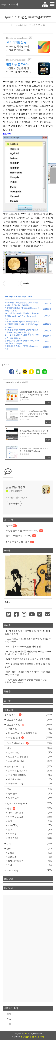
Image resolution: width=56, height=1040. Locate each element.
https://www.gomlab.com (16, 38)
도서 (30, 829)
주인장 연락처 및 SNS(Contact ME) (24, 530)
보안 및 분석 (30, 737)
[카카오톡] (25, 372)
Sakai (25, 1034)
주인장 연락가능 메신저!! (19, 542)
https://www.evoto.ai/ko (16, 60)
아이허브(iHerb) (30, 817)
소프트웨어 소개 (20, 25)
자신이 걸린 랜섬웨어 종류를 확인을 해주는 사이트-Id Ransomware (27, 680)
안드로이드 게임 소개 (30, 756)
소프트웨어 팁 (29, 724)
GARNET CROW (30, 861)
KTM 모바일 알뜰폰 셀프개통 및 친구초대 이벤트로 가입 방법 (27, 632)
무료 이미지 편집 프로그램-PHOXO (28, 17)
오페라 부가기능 (30, 783)
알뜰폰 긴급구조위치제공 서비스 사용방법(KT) (28, 659)
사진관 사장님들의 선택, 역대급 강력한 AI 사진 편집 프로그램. (18, 70)
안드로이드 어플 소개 (29, 803)
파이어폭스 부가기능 (30, 771)
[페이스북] (11, 372)
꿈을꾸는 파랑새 (9, 4)
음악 (29, 848)
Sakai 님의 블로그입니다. (17, 497)
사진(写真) (30, 825)
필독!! (11, 525)
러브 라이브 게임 (30, 761)
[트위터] (18, 372)
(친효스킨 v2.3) (38, 1037)
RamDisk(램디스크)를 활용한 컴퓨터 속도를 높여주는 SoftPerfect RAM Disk (21, 304)
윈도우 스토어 (30, 779)
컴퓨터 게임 (30, 752)
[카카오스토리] (31, 372)
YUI (30, 865)
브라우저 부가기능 (29, 766)
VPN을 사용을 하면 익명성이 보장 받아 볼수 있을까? (27, 665)
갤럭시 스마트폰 (30, 812)
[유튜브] (32, 614)
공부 (29, 789)
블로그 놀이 (30, 838)
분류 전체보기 (28, 714)
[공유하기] (12, 283)
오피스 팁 (30, 729)
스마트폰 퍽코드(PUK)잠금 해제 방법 (23, 646)
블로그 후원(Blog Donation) (21, 535)
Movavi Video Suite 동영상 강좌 (30, 733)
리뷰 (29, 843)
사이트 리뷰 (29, 870)
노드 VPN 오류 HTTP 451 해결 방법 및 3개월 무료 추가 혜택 (28, 640)
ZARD (30, 853)
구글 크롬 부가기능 (30, 775)
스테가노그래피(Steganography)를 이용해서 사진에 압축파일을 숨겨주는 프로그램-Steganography (22, 324)
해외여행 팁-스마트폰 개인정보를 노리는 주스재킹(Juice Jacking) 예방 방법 (28, 652)
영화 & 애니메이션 (29, 743)
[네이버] (38, 372)
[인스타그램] (24, 614)
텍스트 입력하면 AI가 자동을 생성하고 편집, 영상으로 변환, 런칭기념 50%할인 (18, 48)
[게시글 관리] (16, 283)
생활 (29, 808)
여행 (30, 821)
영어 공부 (30, 793)
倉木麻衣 (30, 857)
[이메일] (47, 614)
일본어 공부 (30, 797)
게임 (29, 748)
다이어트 (30, 834)
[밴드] (44, 372)
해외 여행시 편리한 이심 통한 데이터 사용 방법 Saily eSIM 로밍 (27, 673)
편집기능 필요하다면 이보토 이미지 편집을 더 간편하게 (18, 64)
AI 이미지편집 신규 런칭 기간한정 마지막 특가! (17, 42)
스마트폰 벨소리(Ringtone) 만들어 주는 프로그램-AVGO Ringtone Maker (21, 331)
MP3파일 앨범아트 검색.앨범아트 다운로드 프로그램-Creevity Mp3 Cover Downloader (22, 316)
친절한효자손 (26, 1037)
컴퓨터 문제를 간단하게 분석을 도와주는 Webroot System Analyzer (22, 342)
